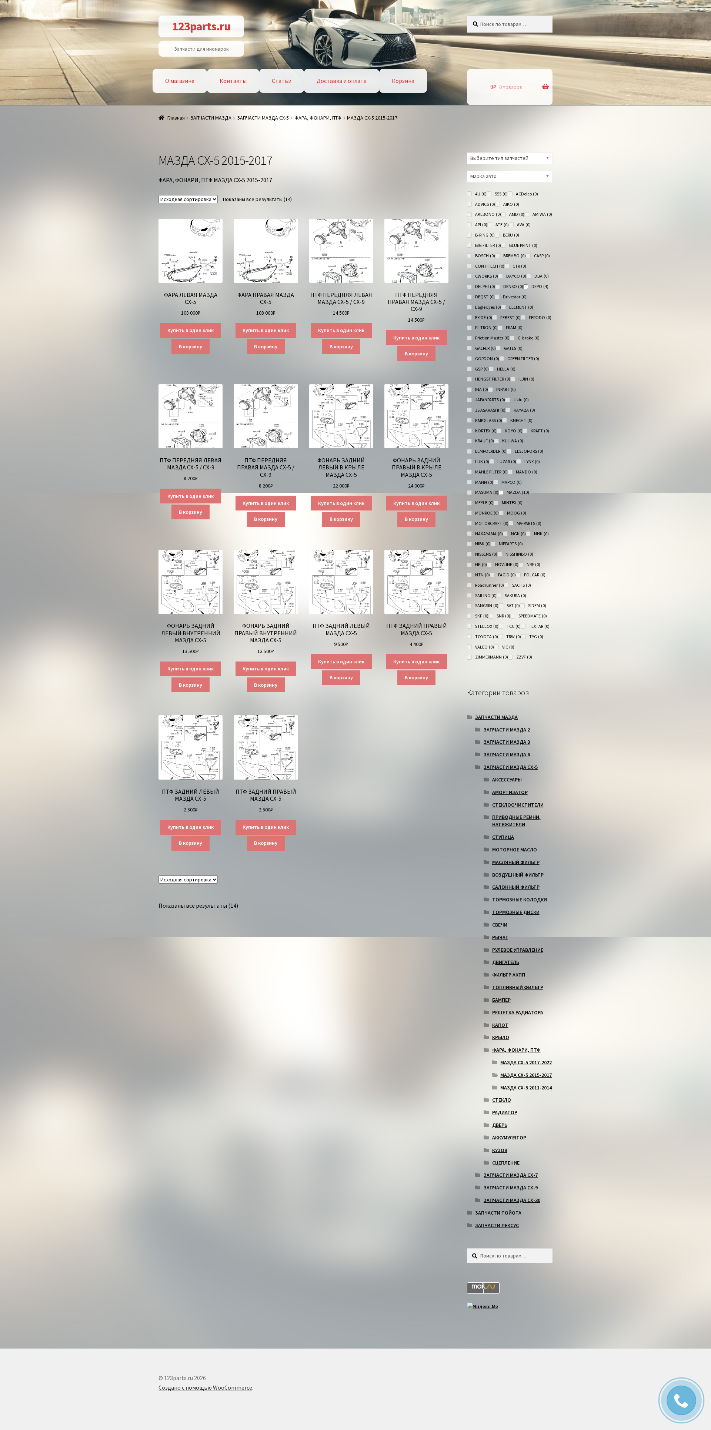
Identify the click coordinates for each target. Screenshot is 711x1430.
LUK (482, 461)
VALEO (484, 647)
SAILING (486, 595)
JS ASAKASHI (490, 410)
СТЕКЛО (501, 1099)
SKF (481, 616)
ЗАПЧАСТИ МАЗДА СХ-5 (263, 117)
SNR (503, 616)
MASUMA (486, 492)
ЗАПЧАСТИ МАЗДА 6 (507, 754)
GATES (513, 348)
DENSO (513, 286)
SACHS (521, 585)
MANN (484, 482)
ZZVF (524, 657)
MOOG (516, 513)
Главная (176, 117)
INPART (506, 389)
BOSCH (485, 255)
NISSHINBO (519, 554)
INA (481, 389)
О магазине (179, 80)
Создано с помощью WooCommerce (205, 1387)
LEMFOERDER (491, 451)
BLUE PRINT (523, 245)
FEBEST (510, 317)
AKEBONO (488, 214)
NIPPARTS (511, 543)
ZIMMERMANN (491, 657)
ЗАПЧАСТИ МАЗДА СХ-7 (511, 1175)
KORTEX (486, 430)
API (481, 224)
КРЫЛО (500, 1037)
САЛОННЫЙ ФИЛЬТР (516, 887)
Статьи (281, 80)
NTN (482, 574)
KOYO (514, 430)
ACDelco (527, 194)
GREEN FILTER (523, 358)
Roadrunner (489, 585)
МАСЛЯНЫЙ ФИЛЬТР (516, 862)
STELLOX (486, 626)
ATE (502, 224)
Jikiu (521, 399)
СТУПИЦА (503, 837)
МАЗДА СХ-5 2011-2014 (526, 1087)
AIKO (511, 204)
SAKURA (515, 595)
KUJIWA (512, 440)
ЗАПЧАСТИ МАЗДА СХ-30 (512, 1200)
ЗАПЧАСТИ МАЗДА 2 (507, 729)
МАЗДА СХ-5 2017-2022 (526, 1062)
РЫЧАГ (500, 937)
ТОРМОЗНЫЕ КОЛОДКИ (519, 899)
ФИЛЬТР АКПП (508, 974)
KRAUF (484, 440)
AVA (524, 224)
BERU (511, 235)
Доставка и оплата (342, 80)
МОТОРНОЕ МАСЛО (514, 849)
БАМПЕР (501, 1000)
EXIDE (483, 317)
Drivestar (515, 296)
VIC (508, 647)
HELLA (506, 369)
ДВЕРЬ (499, 1125)
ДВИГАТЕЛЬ (505, 962)
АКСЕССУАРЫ (507, 779)
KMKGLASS (488, 420)
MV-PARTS (529, 523)
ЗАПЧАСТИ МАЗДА (210, 117)
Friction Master (492, 338)
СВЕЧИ (499, 924)
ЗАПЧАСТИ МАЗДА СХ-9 (511, 1187)
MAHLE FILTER (491, 472)
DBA (541, 276)
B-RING (485, 235)
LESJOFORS (529, 451)
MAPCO (511, 482)
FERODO (540, 317)
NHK (541, 533)
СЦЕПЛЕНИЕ (506, 1162)
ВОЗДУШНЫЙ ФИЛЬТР (518, 874)
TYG (536, 636)
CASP (542, 255)
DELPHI (485, 286)
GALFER (485, 348)
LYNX (532, 461)
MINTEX (512, 502)
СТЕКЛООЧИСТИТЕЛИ (518, 804)
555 (501, 194)
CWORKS (486, 276)
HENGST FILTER (492, 379)
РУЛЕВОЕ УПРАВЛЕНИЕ (517, 950)
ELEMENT (521, 307)
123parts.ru (201, 26)
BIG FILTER (488, 245)
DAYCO (516, 276)
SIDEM (537, 605)
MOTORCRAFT (491, 523)
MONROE (487, 513)
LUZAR (506, 461)
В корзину (190, 346)
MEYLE (484, 502)
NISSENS (486, 554)
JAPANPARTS (490, 399)
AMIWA (542, 214)
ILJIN (526, 379)
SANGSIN (486, 605)
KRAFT (540, 430)
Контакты (233, 80)
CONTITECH (489, 266)
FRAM (514, 327)
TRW (513, 636)
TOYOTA (486, 636)
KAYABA (524, 410)
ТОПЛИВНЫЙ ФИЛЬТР (517, 987)
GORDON (487, 358)
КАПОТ (500, 1025)
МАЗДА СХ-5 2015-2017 (526, 1075)
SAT (513, 605)
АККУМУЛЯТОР (509, 1137)
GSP (482, 369)
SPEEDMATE (532, 616)
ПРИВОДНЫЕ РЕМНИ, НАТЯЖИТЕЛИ (516, 821)
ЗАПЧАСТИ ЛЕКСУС (497, 1225)
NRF (533, 564)
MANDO (526, 472)
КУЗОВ (499, 1150)
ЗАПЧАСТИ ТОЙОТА (498, 1212)
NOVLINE (506, 564)
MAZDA (518, 492)
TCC (514, 626)
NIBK (483, 543)
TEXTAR (539, 626)
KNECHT (521, 420)
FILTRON (486, 327)
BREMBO (514, 255)
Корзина (403, 80)
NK (481, 564)
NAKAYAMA (489, 533)
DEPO (539, 286)
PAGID (507, 574)
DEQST (485, 296)
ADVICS (485, 204)
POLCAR (534, 574)
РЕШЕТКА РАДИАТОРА (517, 1012)
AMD (516, 214)
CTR (519, 266)
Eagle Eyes (488, 307)
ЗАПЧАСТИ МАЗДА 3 (507, 742)
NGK (518, 533)
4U (481, 194)
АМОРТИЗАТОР (510, 792)
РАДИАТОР (504, 1112)
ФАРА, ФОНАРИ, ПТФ (317, 117)
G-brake (529, 338)
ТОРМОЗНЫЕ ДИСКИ (516, 912)
